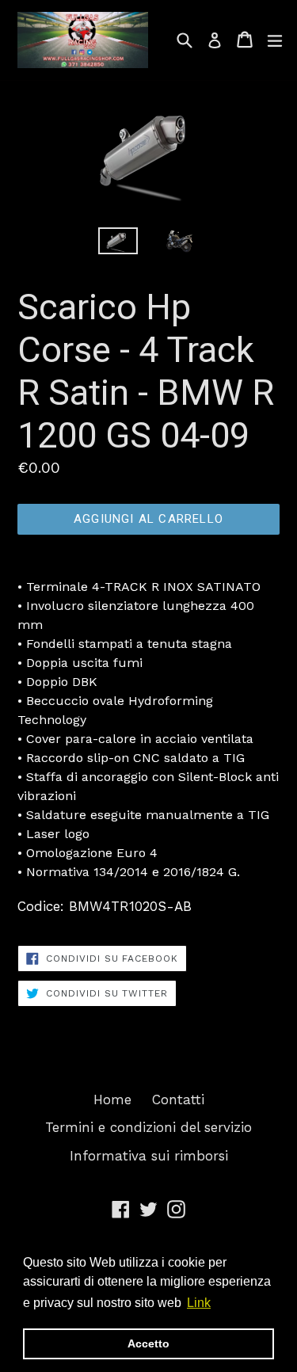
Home (112, 1099)
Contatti (178, 1099)
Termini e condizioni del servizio (148, 1127)
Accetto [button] (148, 1343)
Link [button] (199, 1302)
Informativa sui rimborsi (149, 1156)
